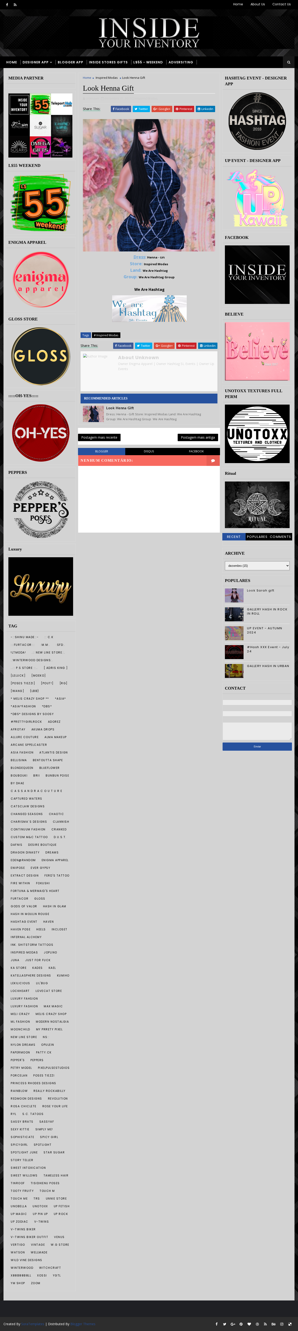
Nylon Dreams (23, 1045)
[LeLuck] (18, 676)
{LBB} (34, 691)
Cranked (59, 829)
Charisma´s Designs (29, 822)
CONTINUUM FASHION (28, 829)
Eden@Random (23, 860)
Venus (59, 1237)
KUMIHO (63, 975)
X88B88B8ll (21, 1275)
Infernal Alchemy (26, 937)
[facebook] (6, 4)
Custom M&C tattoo (29, 837)
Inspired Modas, (146, 98)
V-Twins (41, 1222)
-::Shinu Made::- (25, 637)
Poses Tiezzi (43, 1075)
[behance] (273, 1324)
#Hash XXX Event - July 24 (268, 649)
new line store (24, 1037)
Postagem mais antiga (198, 437)
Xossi (42, 1275)
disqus (149, 451)
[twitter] (224, 1324)
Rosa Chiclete (24, 1106)
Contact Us (281, 4)
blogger (101, 451)
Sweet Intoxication (28, 1168)
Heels (41, 929)
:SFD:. (60, 645)
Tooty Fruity (22, 1191)
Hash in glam (54, 906)
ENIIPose (18, 868)
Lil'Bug (42, 983)
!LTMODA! (18, 652)
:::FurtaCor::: (23, 645)
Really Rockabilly (50, 1091)
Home (238, 4)
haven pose (20, 929)
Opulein (47, 1045)
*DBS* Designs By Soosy (32, 714)
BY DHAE (17, 783)
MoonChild (20, 1029)
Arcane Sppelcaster (29, 745)
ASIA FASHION (22, 752)
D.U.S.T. (60, 837)
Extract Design (25, 875)
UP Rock (61, 1214)
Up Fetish (62, 1206)
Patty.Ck (44, 1052)
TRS (37, 1198)
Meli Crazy (20, 1014)
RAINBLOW (19, 1091)
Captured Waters (26, 799)
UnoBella (19, 1206)
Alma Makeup (55, 737)
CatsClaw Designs (28, 806)
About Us (258, 4)
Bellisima (19, 760)
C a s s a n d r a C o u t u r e (36, 791)
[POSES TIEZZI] (23, 683)
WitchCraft (50, 1268)
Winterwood (22, 1268)
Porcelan (19, 1075)
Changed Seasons (27, 814)
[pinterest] (240, 1324)
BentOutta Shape (48, 760)
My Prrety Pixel (49, 1029)
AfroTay (18, 729)
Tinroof (18, 1183)
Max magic (53, 1006)
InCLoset (60, 929)
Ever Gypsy (40, 868)
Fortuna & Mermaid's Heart (35, 891)
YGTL (57, 1275)
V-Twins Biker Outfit (29, 1237)
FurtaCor (19, 899)
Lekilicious (20, 983)
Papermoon (20, 1052)
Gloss (39, 899)
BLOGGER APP (70, 62)
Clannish (61, 822)
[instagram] (281, 1324)
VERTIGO (18, 1245)
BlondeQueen (22, 768)
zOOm (36, 1283)
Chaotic (56, 814)
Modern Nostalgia (52, 1022)
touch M (47, 1191)
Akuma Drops (43, 729)
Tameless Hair (56, 1175)
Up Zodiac (19, 1222)
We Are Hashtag (155, 270)
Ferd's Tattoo (57, 875)
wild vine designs (26, 1260)
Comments (280, 536)
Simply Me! (44, 1129)
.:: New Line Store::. (48, 652)
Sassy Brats (22, 1122)
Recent (234, 536)
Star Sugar (54, 1152)
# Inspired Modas (106, 335)
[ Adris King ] (56, 668)
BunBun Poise (57, 775)
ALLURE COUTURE (25, 737)
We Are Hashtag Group (157, 277)
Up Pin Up (40, 1214)
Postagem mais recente (99, 437)
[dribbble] (257, 1324)
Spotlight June (24, 1152)
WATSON (18, 1252)
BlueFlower (49, 768)
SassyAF (46, 1122)
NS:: (46, 1037)
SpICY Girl (49, 1137)
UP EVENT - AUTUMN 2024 (264, 630)
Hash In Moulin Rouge (30, 914)
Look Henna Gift (120, 408)
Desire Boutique (42, 845)
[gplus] (232, 1324)
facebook (196, 451)
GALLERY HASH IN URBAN (268, 666)
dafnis (16, 845)
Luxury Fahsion (24, 999)
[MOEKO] (38, 676)
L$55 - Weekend (148, 62)
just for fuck (38, 960)
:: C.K (48, 637)
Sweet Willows (24, 1175)
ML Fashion (20, 1022)
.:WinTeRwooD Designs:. (32, 660)
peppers (37, 1060)
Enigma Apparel (55, 860)
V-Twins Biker (23, 1229)
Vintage (38, 1245)
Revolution (58, 1099)
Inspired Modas (24, 952)
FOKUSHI (43, 883)
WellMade (39, 1252)
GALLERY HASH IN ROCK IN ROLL (267, 611)
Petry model (21, 1068)
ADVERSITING (181, 62)
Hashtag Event (24, 922)
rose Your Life (55, 1106)
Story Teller (22, 1160)
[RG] (64, 683)
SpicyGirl (19, 1145)
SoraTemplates (32, 1324)
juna (15, 960)
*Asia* (60, 699)
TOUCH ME (19, 1198)
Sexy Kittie (20, 1129)
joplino (50, 952)
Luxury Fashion (24, 1006)
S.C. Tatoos (33, 1114)
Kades (37, 968)
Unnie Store (56, 1198)
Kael (52, 968)
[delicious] (289, 1324)
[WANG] (17, 691)
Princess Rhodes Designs (33, 1083)
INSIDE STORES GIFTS (108, 62)
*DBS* (47, 706)
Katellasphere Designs (31, 975)
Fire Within (20, 883)
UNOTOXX (40, 1206)
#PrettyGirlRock (26, 722)
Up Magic (19, 1214)
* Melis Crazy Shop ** (30, 699)
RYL (14, 1114)
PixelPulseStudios (54, 1068)
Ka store (19, 968)
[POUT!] (47, 683)
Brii (36, 775)
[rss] (15, 4)
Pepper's (18, 1060)
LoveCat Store (49, 991)
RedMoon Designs (26, 1099)
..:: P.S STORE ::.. (24, 668)
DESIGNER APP (36, 62)
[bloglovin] (249, 1324)
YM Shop (18, 1283)
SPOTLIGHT (43, 1145)
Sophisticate (22, 1137)
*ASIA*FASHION (23, 706)
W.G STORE (60, 1245)
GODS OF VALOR (24, 906)
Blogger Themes (82, 1324)
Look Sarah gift (260, 590)
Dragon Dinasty (25, 852)
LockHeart (20, 991)
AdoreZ (54, 722)
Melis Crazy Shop (51, 1014)
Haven (48, 922)
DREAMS (52, 852)
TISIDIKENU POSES (45, 1183)
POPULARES (257, 536)
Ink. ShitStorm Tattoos (32, 945)
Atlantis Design (53, 752)
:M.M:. (45, 645)
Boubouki (19, 775)
